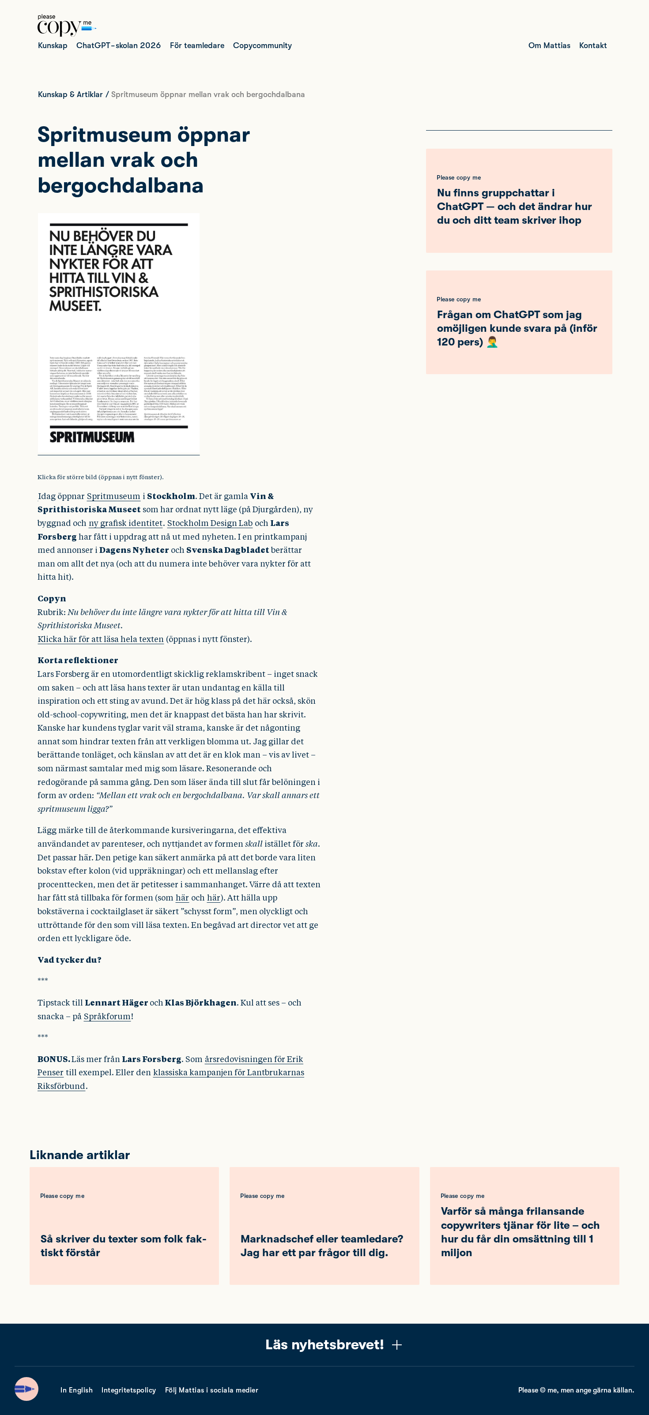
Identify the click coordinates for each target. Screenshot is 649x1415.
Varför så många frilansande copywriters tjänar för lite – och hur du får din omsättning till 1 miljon (520, 1232)
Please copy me (459, 177)
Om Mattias (549, 45)
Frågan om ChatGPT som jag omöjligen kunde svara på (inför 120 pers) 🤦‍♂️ (517, 328)
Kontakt (593, 45)
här (182, 897)
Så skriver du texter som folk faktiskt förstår (124, 1246)
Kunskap (53, 45)
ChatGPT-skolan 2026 (118, 45)
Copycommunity (262, 45)
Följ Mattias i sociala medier (212, 1390)
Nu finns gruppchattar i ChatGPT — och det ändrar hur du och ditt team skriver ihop (514, 206)
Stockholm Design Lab (210, 523)
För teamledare (197, 45)
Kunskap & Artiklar (70, 94)
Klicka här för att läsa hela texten (101, 639)
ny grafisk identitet (125, 523)
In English (76, 1390)
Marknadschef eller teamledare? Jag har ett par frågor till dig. (322, 1246)
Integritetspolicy (129, 1390)
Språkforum (107, 1016)
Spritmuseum (113, 496)
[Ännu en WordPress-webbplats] (67, 34)
